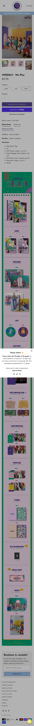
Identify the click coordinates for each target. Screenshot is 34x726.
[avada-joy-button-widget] (29, 721)
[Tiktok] (17, 374)
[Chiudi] (32, 351)
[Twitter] (20, 374)
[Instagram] (14, 374)
